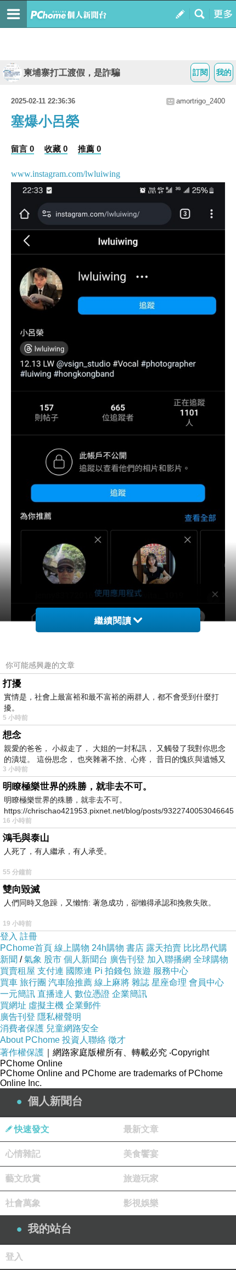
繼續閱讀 (113, 620)
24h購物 (108, 947)
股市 (52, 959)
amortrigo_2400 (200, 101)
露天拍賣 (163, 947)
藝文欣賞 (23, 1178)
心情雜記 (23, 1153)
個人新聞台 (86, 959)
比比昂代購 (205, 947)
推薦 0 (89, 148)
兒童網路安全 (72, 1028)
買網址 (13, 1005)
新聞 (9, 959)
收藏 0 (56, 148)
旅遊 (142, 970)
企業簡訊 (129, 993)
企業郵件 (83, 1005)
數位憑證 (92, 993)
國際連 (79, 970)
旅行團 (33, 982)
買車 (9, 982)
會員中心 (206, 982)
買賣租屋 (17, 970)
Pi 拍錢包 (112, 970)
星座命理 (169, 982)
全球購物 (210, 959)
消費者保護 (22, 1028)
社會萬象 (23, 1203)
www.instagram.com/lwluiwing (65, 173)
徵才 (117, 1039)
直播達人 (54, 993)
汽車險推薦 (70, 982)
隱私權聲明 (59, 1016)
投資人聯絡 (84, 1039)
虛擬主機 (46, 1005)
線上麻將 (112, 982)
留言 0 (22, 148)
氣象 (33, 959)
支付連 (50, 970)
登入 (9, 936)
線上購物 (71, 947)
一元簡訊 (17, 993)
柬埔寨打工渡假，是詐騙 (72, 72)
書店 (135, 947)
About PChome (30, 1039)
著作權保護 (22, 1052)
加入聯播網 (169, 959)
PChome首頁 (26, 947)
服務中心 (170, 970)
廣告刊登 (127, 959)
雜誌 (140, 982)
